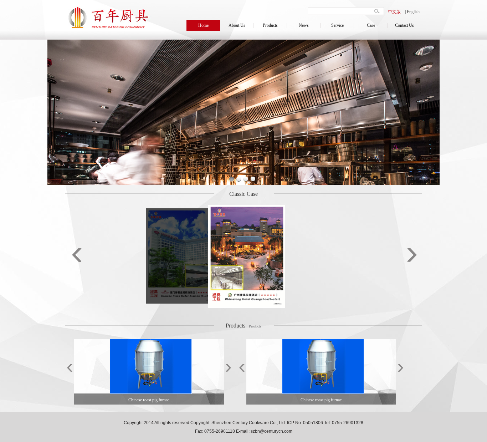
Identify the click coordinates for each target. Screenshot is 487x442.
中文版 (394, 11)
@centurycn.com (276, 431)
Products (270, 25)
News (304, 25)
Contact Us (404, 25)
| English (412, 11)
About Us (237, 25)
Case (371, 25)
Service (337, 25)
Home (203, 25)
